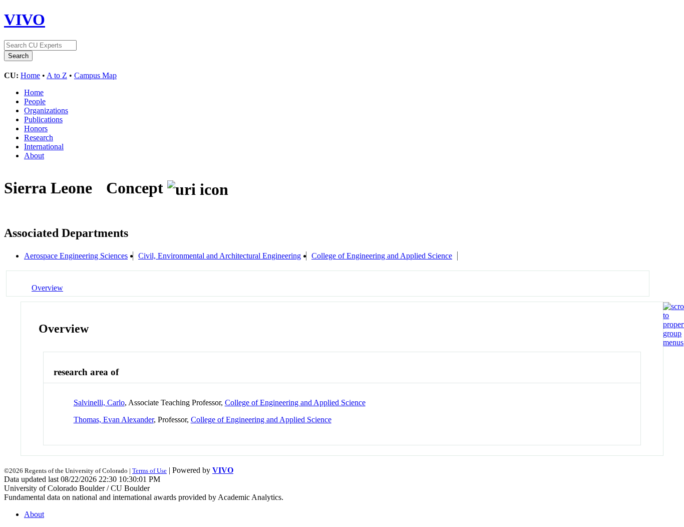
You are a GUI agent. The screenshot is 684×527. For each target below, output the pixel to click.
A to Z (57, 75)
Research (38, 137)
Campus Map (95, 75)
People (35, 101)
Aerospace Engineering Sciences (76, 255)
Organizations (46, 110)
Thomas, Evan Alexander (114, 419)
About (34, 155)
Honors (36, 128)
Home (30, 75)
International (44, 146)
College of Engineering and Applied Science (381, 255)
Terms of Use (149, 470)
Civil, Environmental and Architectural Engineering (219, 255)
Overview (47, 288)
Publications (43, 119)
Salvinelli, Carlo (99, 402)
